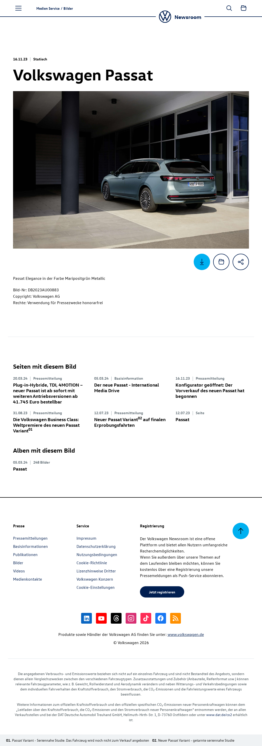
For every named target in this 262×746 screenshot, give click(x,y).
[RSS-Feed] (175, 618)
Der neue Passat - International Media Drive (126, 387)
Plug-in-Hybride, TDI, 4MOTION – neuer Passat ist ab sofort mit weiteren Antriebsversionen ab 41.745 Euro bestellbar (48, 393)
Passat (182, 419)
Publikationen (25, 554)
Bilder (18, 562)
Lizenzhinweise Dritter (96, 570)
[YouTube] (101, 618)
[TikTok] (145, 618)
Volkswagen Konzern (95, 579)
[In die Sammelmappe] (221, 262)
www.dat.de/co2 (219, 714)
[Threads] (116, 618)
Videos (19, 570)
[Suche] (229, 8)
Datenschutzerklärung (96, 546)
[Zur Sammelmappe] (244, 8)
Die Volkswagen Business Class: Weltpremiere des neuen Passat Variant (46, 424)
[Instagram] (131, 618)
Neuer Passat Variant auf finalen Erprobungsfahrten (130, 422)
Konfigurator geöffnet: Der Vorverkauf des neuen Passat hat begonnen (210, 390)
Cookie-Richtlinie (92, 562)
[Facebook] (160, 618)
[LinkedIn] (86, 618)
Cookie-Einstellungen (96, 587)
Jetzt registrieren (162, 592)
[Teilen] (241, 262)
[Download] (202, 262)
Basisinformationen (30, 546)
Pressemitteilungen (30, 538)
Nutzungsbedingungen (97, 554)
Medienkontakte (27, 579)
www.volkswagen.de (186, 634)
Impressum (86, 538)
